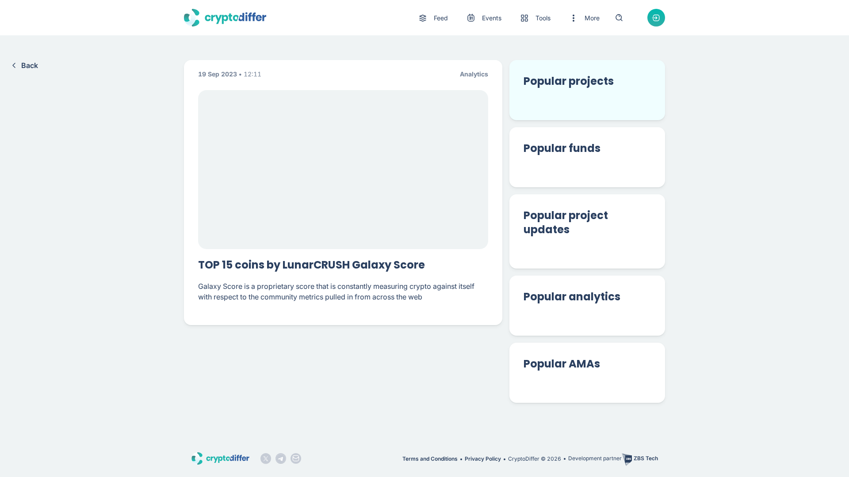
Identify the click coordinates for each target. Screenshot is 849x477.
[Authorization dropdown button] (656, 17)
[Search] (619, 18)
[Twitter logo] (265, 458)
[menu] (508, 18)
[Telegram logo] (280, 458)
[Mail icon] (296, 458)
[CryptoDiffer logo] (225, 17)
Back (29, 65)
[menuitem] (432, 18)
